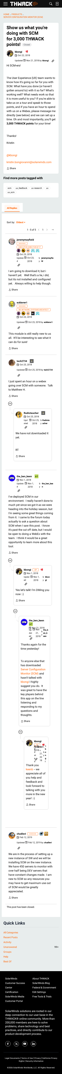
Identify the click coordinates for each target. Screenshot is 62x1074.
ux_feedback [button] (21, 188)
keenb (29, 769)
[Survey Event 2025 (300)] (38, 250)
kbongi (25, 681)
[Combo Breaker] (24, 250)
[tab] (12, 208)
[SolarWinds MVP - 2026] (28, 250)
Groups (7, 951)
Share (11, 169)
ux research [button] (36, 188)
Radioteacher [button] (31, 413)
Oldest (20, 222)
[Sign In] (57, 4)
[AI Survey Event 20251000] (33, 250)
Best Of (7, 961)
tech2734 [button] (22, 361)
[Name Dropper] (19, 250)
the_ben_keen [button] (24, 476)
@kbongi (12, 155)
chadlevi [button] (21, 833)
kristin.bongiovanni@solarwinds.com (29, 162)
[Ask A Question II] (46, 834)
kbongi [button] (18, 51)
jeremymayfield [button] (25, 239)
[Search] (51, 4)
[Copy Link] (53, 60)
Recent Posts (10, 937)
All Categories (10, 932)
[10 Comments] (41, 834)
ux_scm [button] (11, 192)
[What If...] (32, 361)
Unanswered (31, 947)
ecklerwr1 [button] (22, 302)
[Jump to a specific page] (52, 229)
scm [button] (10, 188)
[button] (10, 53)
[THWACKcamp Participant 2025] (33, 313)
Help (5, 956)
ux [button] (47, 188)
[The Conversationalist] (27, 52)
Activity (7, 942)
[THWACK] (24, 4)
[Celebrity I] (37, 476)
